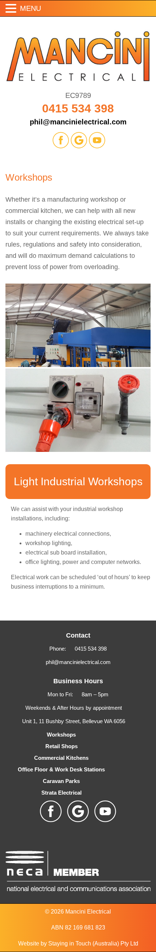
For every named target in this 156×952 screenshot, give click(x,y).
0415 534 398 (78, 108)
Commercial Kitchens (61, 758)
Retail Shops (61, 746)
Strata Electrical (61, 793)
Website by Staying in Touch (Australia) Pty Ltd (78, 943)
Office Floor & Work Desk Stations (61, 769)
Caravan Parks (61, 781)
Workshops (61, 734)
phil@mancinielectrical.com (78, 122)
